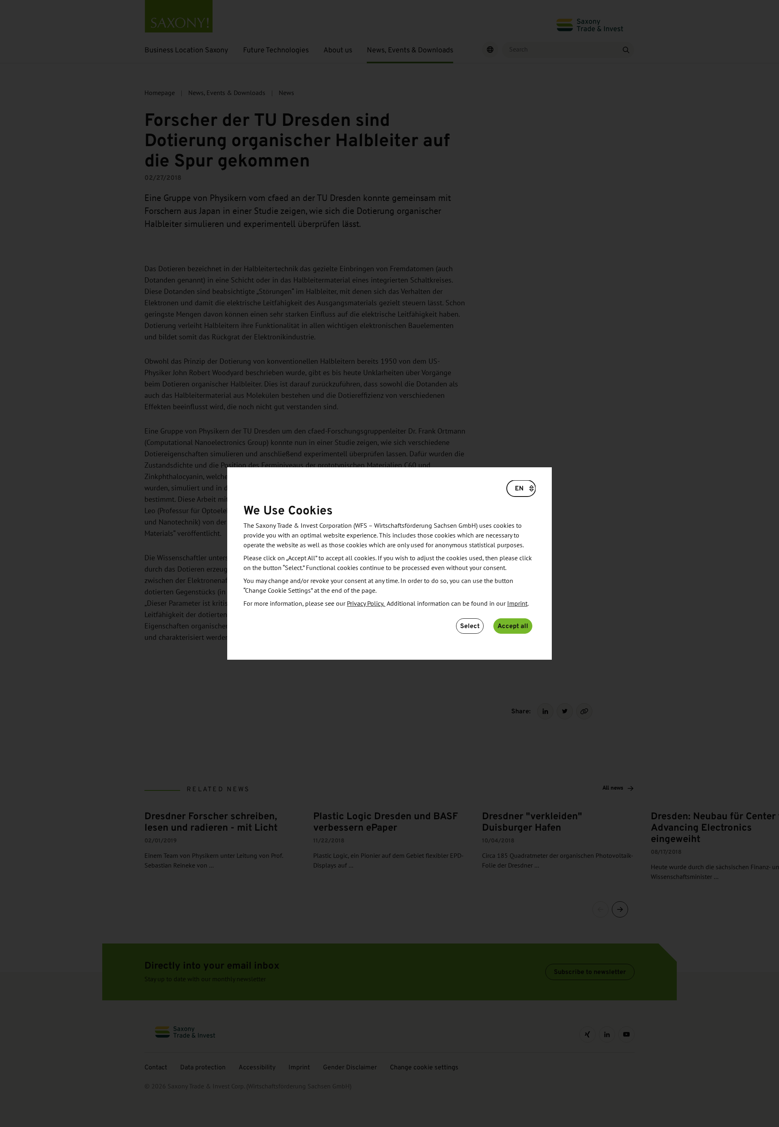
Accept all (512, 625)
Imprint (517, 603)
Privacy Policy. (366, 603)
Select (470, 625)
